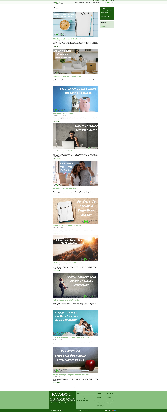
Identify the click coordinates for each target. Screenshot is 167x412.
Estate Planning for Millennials (105, 16)
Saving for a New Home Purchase (65, 188)
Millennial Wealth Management (112, 396)
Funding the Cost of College (63, 114)
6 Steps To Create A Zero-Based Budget (67, 226)
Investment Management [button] (90, 2)
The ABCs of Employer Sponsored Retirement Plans (71, 375)
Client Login (99, 403)
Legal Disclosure (80, 410)
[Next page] (77, 387)
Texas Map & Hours (100, 406)
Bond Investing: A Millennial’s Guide (106, 10)
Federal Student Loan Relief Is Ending (66, 300)
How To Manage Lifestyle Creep (64, 151)
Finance (61, 40)
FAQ (97, 399)
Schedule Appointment (110, 402)
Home (76, 2)
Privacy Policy (84, 410)
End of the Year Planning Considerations (67, 76)
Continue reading (57, 46)
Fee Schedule (99, 397)
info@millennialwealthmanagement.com (112, 399)
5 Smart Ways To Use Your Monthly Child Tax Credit (71, 337)
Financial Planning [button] (82, 2)
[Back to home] (58, 3)
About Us (98, 396)
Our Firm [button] (108, 2)
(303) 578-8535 (109, 397)
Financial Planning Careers (101, 402)
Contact (112, 2)
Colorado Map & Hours (100, 405)
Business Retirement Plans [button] (101, 2)
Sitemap (88, 410)
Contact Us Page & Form (111, 400)
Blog (97, 400)
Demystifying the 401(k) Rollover (106, 18)
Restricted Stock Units (104, 12)
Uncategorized (63, 115)
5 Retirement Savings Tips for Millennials (67, 263)
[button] (86, 396)
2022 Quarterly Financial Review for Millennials (69, 39)
